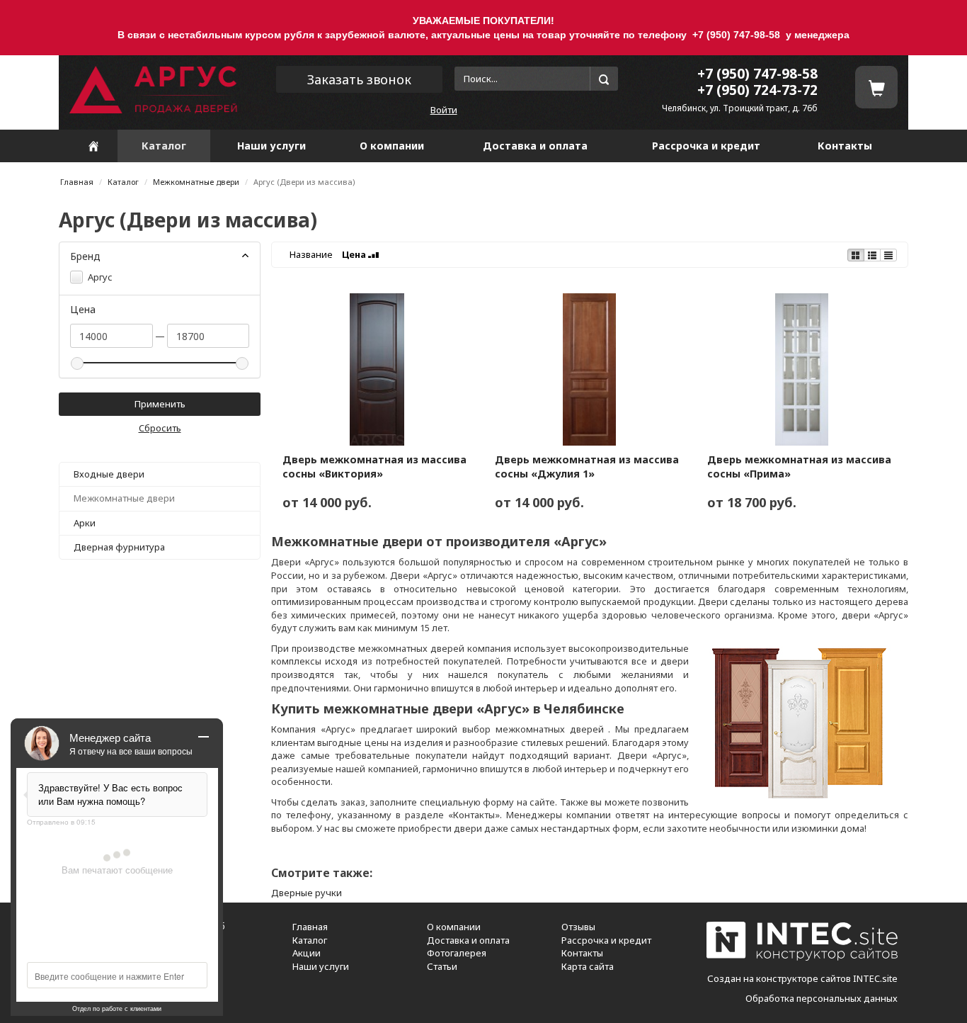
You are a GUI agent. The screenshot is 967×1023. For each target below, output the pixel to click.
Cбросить (160, 428)
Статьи (442, 966)
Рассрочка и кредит (706, 145)
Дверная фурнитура (119, 547)
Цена (355, 254)
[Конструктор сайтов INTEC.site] (802, 957)
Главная (76, 181)
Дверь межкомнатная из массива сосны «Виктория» (374, 466)
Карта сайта (587, 966)
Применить (160, 403)
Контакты (845, 145)
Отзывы (578, 926)
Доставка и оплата (535, 145)
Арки (85, 522)
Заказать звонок (359, 79)
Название (311, 254)
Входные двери (109, 474)
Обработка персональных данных (821, 998)
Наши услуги (271, 145)
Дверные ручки (306, 892)
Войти (443, 109)
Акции (306, 952)
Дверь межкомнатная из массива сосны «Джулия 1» (587, 466)
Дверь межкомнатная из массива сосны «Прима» (799, 466)
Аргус (99, 277)
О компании (392, 145)
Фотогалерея (456, 952)
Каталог (164, 145)
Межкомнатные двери (196, 181)
